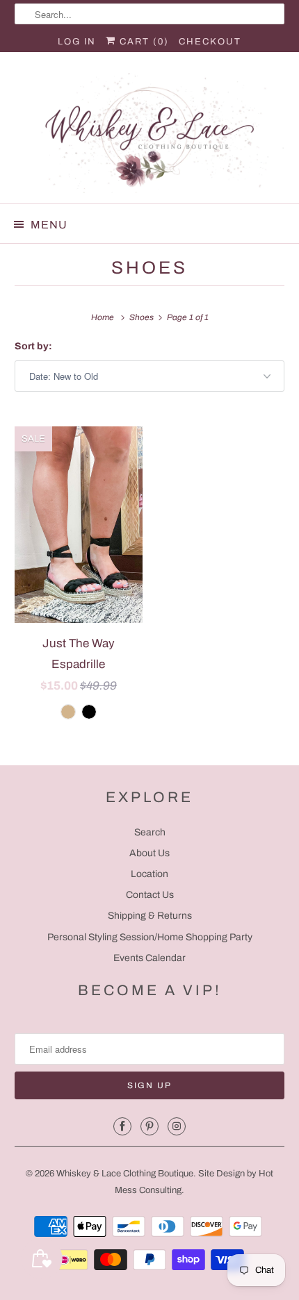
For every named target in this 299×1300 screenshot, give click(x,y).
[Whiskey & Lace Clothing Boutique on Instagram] (177, 1126)
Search (149, 832)
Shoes (149, 267)
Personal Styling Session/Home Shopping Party (149, 937)
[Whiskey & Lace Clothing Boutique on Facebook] (122, 1126)
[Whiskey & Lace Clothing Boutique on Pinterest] (149, 1126)
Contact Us (150, 895)
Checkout (210, 42)
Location (149, 874)
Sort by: (33, 346)
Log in (77, 42)
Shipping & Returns (150, 915)
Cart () (142, 42)
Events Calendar (149, 958)
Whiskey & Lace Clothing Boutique (124, 1173)
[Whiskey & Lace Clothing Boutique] (150, 133)
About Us (149, 853)
